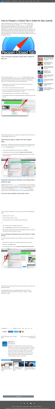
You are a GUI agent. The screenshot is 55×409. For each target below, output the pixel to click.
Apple (26, 328)
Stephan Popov (11, 341)
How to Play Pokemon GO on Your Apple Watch (9, 337)
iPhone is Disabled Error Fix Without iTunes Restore (48, 84)
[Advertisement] (27, 11)
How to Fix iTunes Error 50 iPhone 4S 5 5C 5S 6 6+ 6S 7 (28, 337)
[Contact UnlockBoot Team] (34, 403)
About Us (13, 406)
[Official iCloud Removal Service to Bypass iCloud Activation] (40, 68)
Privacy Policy (19, 406)
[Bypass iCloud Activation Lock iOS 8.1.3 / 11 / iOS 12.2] (40, 81)
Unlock (30, 1)
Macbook (19, 328)
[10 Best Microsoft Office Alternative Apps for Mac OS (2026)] (6, 364)
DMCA (30, 406)
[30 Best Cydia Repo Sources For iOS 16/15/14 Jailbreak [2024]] (40, 89)
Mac (29, 328)
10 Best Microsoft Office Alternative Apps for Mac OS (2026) (6, 369)
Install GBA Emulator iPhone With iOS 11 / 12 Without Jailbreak (48, 63)
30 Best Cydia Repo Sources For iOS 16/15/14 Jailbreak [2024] (49, 88)
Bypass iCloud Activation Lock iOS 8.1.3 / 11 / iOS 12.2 (48, 80)
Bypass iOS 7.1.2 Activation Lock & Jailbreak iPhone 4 (47, 71)
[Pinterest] (27, 403)
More (38, 1)
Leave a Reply (18, 396)
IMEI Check (15, 1)
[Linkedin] (12, 344)
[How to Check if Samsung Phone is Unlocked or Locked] (40, 76)
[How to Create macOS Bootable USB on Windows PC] (30, 364)
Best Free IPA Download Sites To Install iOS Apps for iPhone (48, 59)
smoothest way (15, 184)
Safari (23, 328)
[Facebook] (9, 344)
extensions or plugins (17, 77)
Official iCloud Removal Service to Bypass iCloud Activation (49, 67)
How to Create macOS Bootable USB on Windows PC (30, 369)
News (20, 1)
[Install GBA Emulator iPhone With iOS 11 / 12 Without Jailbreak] (40, 64)
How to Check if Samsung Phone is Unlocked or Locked (49, 76)
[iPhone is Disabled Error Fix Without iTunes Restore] (40, 85)
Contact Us (39, 406)
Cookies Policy (26, 406)
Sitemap (34, 406)
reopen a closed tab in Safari (21, 189)
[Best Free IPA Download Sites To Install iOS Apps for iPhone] (40, 59)
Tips (34, 1)
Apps (23, 1)
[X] (14, 344)
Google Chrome (23, 24)
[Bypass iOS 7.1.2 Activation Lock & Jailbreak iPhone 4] (40, 72)
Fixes (27, 1)
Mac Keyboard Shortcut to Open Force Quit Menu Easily (18, 369)
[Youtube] (31, 403)
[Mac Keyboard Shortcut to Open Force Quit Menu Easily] (18, 364)
